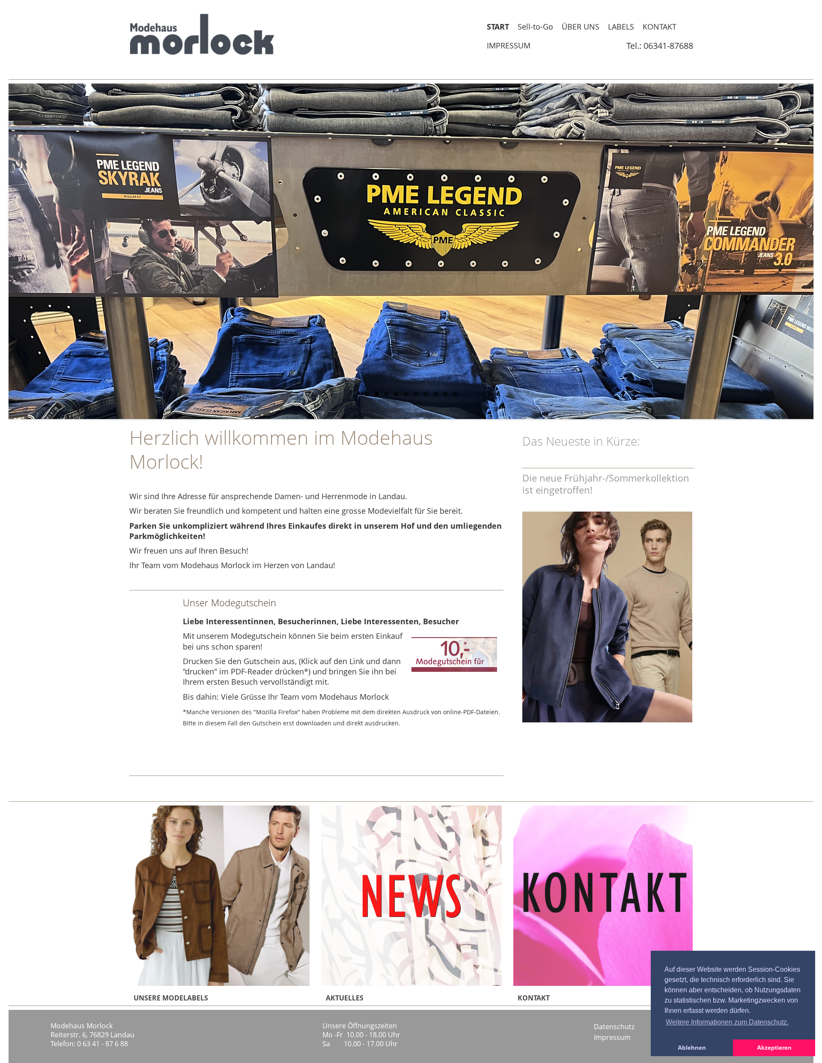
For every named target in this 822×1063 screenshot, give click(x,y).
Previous (38, 251)
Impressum (612, 1037)
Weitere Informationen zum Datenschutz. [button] (727, 1022)
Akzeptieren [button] (774, 1047)
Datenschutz (614, 1026)
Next (783, 251)
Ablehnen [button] (692, 1047)
